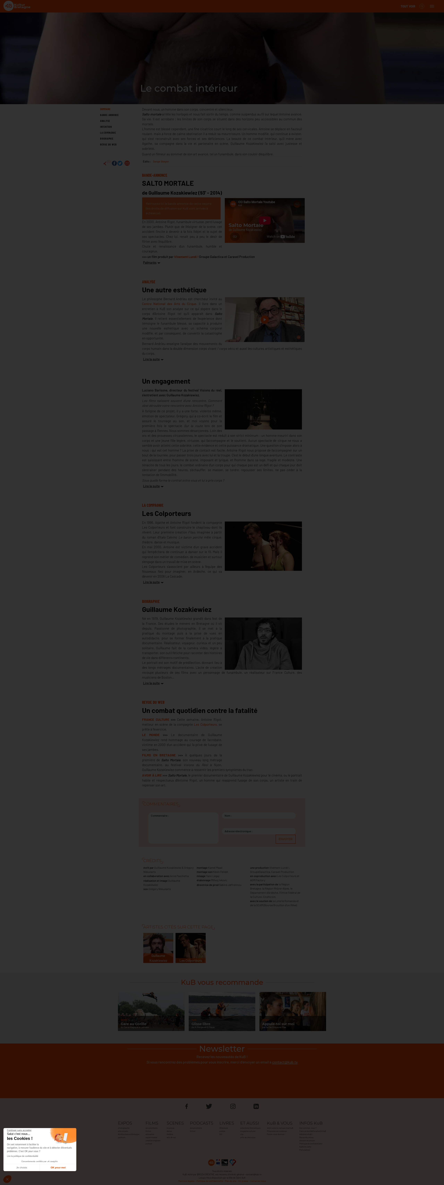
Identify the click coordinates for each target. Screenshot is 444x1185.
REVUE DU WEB (108, 144)
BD (220, 1134)
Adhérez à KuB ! (306, 1134)
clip (242, 1134)
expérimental (151, 1137)
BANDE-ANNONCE (109, 114)
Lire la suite (151, 359)
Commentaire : (160, 815)
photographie (124, 1128)
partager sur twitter (119, 163)
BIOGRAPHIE (106, 138)
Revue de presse (306, 1137)
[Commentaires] (107, 163)
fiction (148, 1131)
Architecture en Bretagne (128, 1134)
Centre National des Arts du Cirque (169, 304)
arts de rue (171, 1137)
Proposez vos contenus (277, 1131)
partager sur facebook (114, 163)
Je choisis (21, 1167)
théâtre (170, 1134)
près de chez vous (247, 1137)
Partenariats (304, 1150)
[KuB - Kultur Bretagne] (17, 6)
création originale (153, 1140)
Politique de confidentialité (310, 1143)
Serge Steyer (161, 161)
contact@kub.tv (285, 1062)
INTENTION (106, 126)
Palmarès (149, 262)
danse (169, 1131)
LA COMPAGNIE (108, 132)
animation (150, 1134)
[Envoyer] (127, 163)
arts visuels (123, 1131)
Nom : (228, 815)
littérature (223, 1128)
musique (170, 1128)
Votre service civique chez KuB (280, 1128)
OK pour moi (58, 1167)
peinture (121, 1137)
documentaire (151, 1128)
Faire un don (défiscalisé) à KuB (312, 1131)
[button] (7, 1179)
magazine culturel (247, 1131)
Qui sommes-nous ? (307, 1128)
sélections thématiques (250, 1128)
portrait (149, 1143)
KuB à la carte (305, 1146)
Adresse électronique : (239, 831)
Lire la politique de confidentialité (22, 1156)
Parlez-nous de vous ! (276, 1134)
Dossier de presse (307, 1140)
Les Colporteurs (205, 724)
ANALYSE (105, 120)
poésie (222, 1131)
